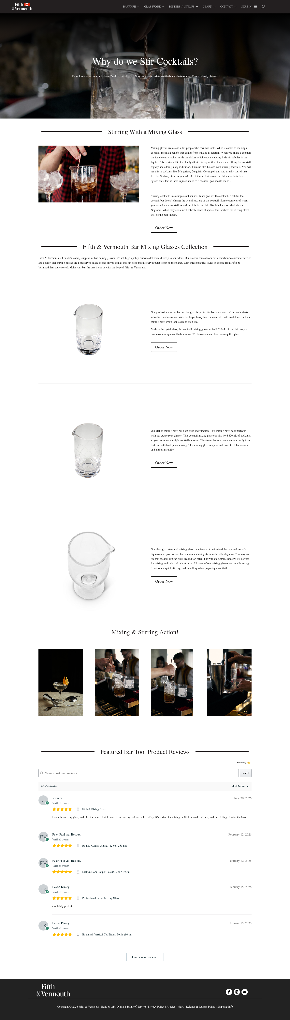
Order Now (164, 227)
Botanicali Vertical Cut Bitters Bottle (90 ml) (107, 934)
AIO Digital (117, 1006)
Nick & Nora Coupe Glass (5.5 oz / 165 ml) (106, 872)
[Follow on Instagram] (237, 992)
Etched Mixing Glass (94, 809)
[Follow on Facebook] (229, 992)
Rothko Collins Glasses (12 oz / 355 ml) (104, 845)
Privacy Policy (156, 1006)
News (181, 1006)
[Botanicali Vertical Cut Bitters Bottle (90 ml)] (78, 934)
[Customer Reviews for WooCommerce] (248, 762)
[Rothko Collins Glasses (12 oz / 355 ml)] (78, 846)
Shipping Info (225, 1006)
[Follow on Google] (244, 992)
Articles (171, 1006)
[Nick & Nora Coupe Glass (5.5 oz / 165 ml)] (78, 872)
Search (245, 773)
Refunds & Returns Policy (201, 1006)
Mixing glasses (159, 148)
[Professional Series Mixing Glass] (78, 898)
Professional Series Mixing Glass (100, 898)
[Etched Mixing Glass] (78, 809)
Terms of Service (136, 1006)
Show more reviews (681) (145, 957)
